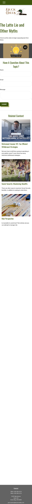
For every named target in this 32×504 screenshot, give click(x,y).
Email (1, 79)
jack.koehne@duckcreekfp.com (16, 502)
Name (2, 70)
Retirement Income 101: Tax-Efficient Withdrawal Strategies (15, 145)
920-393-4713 (18, 491)
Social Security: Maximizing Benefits (14, 183)
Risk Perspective (8, 218)
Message (2, 89)
